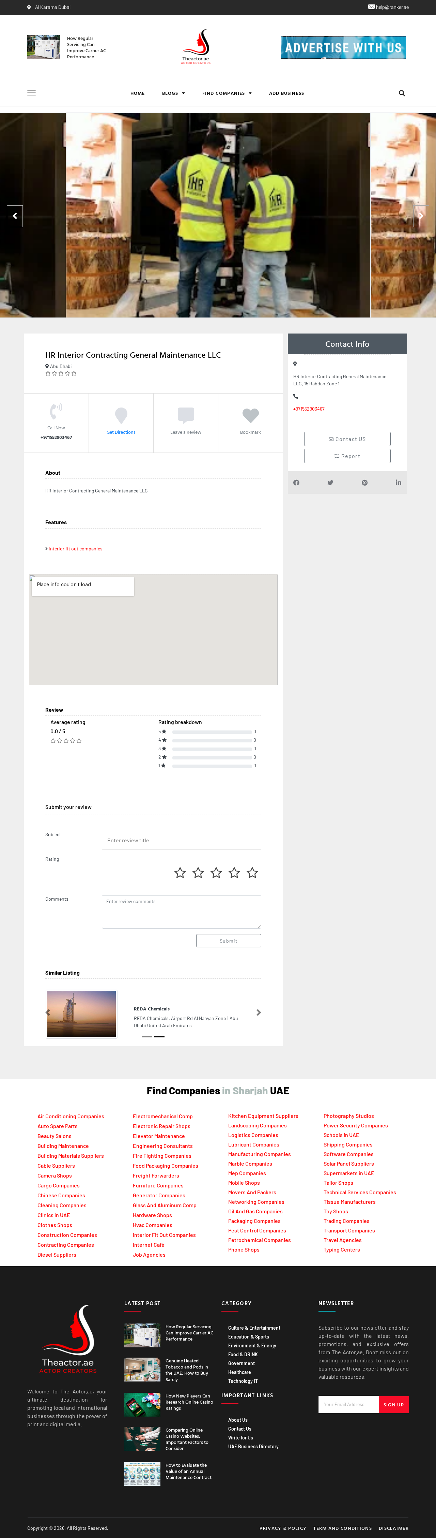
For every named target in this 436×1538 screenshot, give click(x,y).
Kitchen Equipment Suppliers (263, 1115)
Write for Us (240, 1437)
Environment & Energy (252, 1345)
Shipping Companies (348, 1144)
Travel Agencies (343, 1240)
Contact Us (239, 1429)
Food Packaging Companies (165, 1165)
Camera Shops (54, 1175)
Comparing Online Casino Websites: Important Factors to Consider (187, 1439)
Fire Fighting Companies (162, 1155)
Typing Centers (342, 1249)
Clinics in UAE (53, 1215)
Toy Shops (336, 1211)
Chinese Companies (61, 1195)
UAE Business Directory (253, 1446)
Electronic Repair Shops (161, 1126)
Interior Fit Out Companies (164, 1234)
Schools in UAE (341, 1135)
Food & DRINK (243, 1354)
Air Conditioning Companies (70, 1116)
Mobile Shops (244, 1182)
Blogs (170, 93)
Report (350, 456)
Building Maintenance (63, 1145)
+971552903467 (309, 409)
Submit (228, 941)
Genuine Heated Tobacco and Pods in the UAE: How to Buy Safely (187, 1370)
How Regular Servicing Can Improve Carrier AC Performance (86, 47)
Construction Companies (67, 1234)
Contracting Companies (65, 1244)
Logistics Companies (253, 1135)
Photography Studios (349, 1115)
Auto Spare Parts (57, 1126)
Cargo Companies (58, 1185)
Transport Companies (349, 1230)
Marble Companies (250, 1163)
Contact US (350, 438)
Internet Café (149, 1244)
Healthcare (239, 1372)
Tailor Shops (338, 1182)
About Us (238, 1420)
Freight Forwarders (156, 1175)
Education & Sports (248, 1337)
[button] (401, 93)
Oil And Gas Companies (255, 1211)
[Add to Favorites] (251, 420)
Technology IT (243, 1381)
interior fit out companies (76, 548)
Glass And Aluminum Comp (165, 1205)
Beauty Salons (54, 1136)
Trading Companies (347, 1220)
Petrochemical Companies (259, 1240)
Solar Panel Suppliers (349, 1163)
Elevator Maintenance (159, 1136)
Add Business (286, 93)
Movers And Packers (252, 1192)
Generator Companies (159, 1195)
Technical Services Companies (360, 1192)
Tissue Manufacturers (350, 1201)
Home (137, 93)
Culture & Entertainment (254, 1328)
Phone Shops (244, 1249)
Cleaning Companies (62, 1205)
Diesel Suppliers (56, 1254)
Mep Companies (247, 1173)
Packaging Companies (254, 1220)
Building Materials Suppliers (70, 1155)
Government (241, 1363)
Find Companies (223, 93)
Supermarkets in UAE (349, 1173)
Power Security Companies (356, 1125)
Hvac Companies (152, 1225)
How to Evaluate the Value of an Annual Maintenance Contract (189, 1471)
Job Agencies (149, 1254)
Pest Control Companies (257, 1230)
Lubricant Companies (253, 1144)
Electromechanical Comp (163, 1116)
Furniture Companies (158, 1185)
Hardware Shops (152, 1215)
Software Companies (349, 1154)
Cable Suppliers (56, 1165)
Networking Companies (256, 1201)
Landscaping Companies (257, 1125)
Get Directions (121, 431)
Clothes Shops (54, 1225)
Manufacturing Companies (259, 1154)
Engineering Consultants (163, 1145)
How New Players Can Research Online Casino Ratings (189, 1401)
